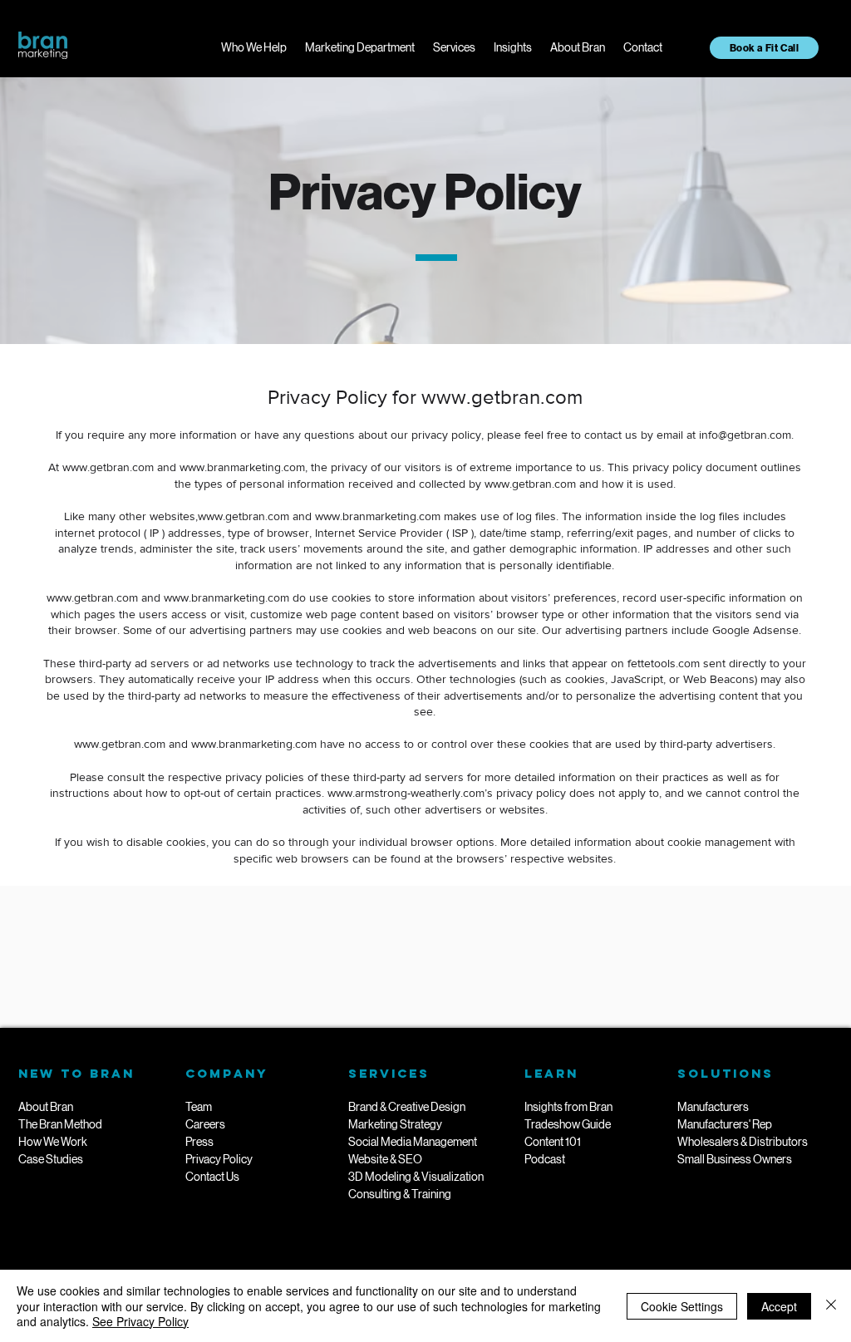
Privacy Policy (219, 1159)
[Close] (831, 1306)
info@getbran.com (745, 434)
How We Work (52, 1141)
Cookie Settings (682, 1306)
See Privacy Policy (140, 1321)
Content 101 (552, 1141)
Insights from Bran (568, 1106)
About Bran (45, 1106)
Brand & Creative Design (406, 1106)
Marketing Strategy (395, 1124)
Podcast (544, 1159)
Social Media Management (412, 1141)
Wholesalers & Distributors (742, 1141)
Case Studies (50, 1159)
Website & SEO (385, 1159)
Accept (779, 1306)
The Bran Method (60, 1124)
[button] (254, 47)
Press (199, 1141)
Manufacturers (713, 1106)
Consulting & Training (399, 1194)
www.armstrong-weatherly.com (406, 792)
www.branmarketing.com (242, 467)
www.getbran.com (502, 397)
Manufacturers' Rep (724, 1124)
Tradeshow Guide (567, 1124)
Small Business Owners (734, 1159)
